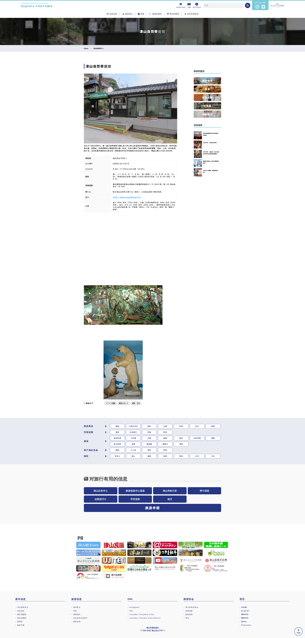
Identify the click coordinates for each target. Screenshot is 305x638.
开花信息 (135, 499)
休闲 (197, 426)
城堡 (117, 426)
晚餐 (165, 438)
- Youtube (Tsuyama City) (140, 614)
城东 (133, 456)
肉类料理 (117, 438)
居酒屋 (149, 444)
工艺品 (133, 450)
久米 (213, 456)
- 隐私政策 (188, 614)
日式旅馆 (133, 432)
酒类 (149, 450)
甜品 (117, 450)
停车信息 (204, 490)
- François (245, 625)
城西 (149, 456)
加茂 (165, 456)
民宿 (149, 432)
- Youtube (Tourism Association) (143, 618)
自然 (181, 426)
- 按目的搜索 (20, 618)
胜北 (197, 456)
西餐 (213, 438)
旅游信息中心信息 (135, 490)
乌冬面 (133, 438)
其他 (213, 426)
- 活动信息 (19, 611)
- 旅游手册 (19, 625)
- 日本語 (243, 607)
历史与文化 (133, 426)
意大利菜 (117, 444)
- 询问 (186, 618)
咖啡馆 (165, 444)
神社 (149, 426)
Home (86, 48)
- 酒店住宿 (76, 621)
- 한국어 (243, 621)
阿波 (181, 456)
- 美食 (74, 611)
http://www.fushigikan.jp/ (127, 197)
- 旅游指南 (188, 611)
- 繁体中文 (244, 618)
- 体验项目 (76, 614)
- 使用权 (19, 621)
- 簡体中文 (244, 614)
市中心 (117, 456)
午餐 (149, 438)
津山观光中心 (100, 490)
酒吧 (181, 444)
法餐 (133, 444)
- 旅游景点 (76, 607)
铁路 (165, 426)
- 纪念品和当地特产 (79, 618)
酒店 (117, 432)
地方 (169, 499)
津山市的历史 (170, 490)
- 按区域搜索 (20, 614)
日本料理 (197, 438)
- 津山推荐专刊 (21, 607)
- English (244, 611)
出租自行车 (101, 499)
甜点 (181, 438)
